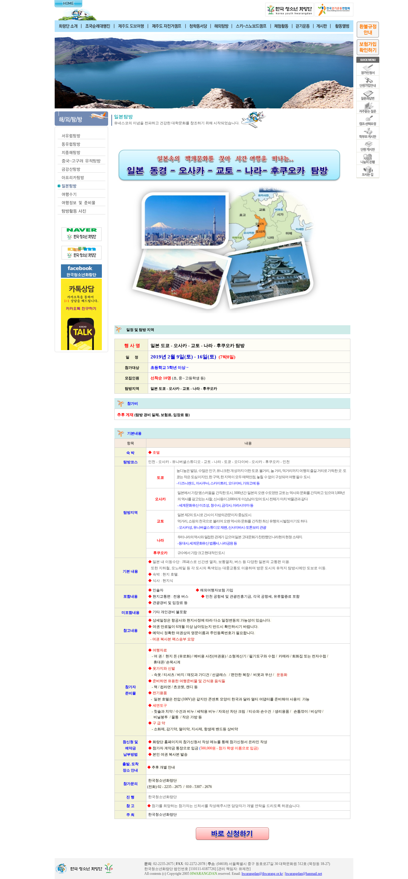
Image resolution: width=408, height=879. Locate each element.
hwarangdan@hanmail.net (303, 874)
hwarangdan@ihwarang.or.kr (262, 874)
